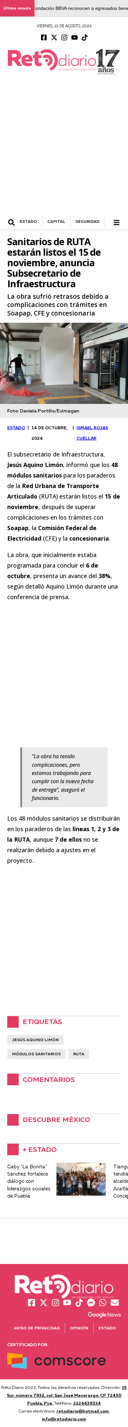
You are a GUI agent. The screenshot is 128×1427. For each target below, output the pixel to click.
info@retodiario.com (64, 1418)
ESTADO (28, 221)
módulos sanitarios (36, 1053)
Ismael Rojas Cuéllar (92, 433)
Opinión (79, 1327)
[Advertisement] (64, 149)
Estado (107, 1327)
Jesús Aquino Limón (35, 1039)
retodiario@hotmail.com (82, 1411)
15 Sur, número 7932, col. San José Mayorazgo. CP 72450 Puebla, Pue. (67, 1395)
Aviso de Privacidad (37, 1327)
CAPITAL (56, 221)
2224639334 (87, 1403)
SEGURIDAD (87, 221)
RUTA (78, 1053)
